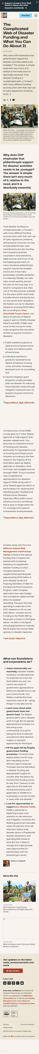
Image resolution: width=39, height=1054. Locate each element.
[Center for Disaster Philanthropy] (4, 15)
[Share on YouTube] (22, 983)
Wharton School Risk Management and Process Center (17, 551)
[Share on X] (17, 983)
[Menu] (36, 15)
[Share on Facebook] (10, 100)
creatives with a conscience (25, 1036)
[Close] (37, 2)
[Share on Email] (13, 100)
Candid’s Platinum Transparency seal (18, 1003)
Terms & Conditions (27, 1024)
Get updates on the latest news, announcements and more (18, 963)
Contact (6, 1024)
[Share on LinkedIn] (4, 983)
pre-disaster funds (25, 807)
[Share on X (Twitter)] (7, 100)
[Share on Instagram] (13, 983)
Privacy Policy (7, 1027)
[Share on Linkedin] (4, 100)
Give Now (26, 15)
